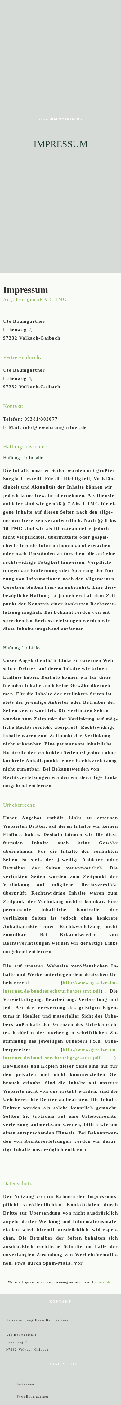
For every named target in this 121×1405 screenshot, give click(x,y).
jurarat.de (103, 1282)
